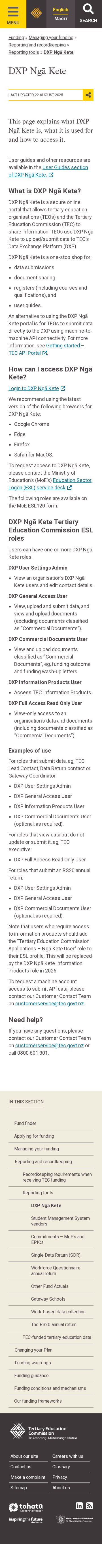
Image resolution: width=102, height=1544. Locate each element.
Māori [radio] (60, 18)
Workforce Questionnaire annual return (55, 1270)
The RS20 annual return (53, 1324)
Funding (16, 37)
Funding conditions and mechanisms (50, 1388)
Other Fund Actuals (50, 1286)
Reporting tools (23, 52)
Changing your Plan (33, 1350)
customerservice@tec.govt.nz (49, 1003)
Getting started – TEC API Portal (46, 349)
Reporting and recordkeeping (37, 45)
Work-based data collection (58, 1311)
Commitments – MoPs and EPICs (57, 1239)
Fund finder (25, 1123)
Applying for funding (34, 1136)
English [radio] (60, 9)
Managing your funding (51, 37)
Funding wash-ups (33, 1362)
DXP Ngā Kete (59, 52)
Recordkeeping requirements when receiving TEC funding (57, 1177)
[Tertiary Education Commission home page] (36, 13)
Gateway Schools (48, 1299)
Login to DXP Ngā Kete (33, 388)
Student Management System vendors (60, 1221)
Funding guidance (31, 1375)
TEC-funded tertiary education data (57, 1337)
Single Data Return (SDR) (55, 1255)
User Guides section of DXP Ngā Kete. (48, 171)
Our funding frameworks (38, 1401)
